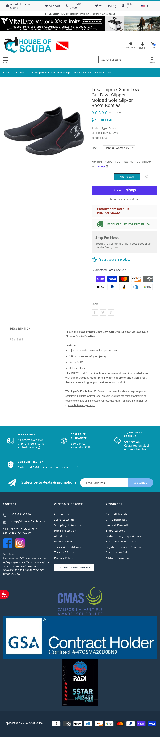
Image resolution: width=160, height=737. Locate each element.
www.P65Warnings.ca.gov (81, 405)
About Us (60, 536)
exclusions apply (104, 14)
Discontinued (115, 243)
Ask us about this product (114, 259)
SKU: (95, 133)
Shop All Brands (116, 514)
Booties (20, 72)
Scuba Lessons (115, 530)
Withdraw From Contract (74, 567)
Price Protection (65, 530)
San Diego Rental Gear (121, 541)
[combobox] (122, 59)
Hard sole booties (136, 243)
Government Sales (118, 552)
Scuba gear (104, 247)
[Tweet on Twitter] (103, 312)
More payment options (124, 199)
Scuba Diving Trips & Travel (125, 536)
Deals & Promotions (119, 525)
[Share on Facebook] (95, 312)
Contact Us (61, 514)
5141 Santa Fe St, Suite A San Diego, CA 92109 (20, 530)
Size (94, 148)
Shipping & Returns (67, 525)
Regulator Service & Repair (124, 547)
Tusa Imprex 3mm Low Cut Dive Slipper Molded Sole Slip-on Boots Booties (71, 72)
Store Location (64, 519)
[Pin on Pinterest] (111, 312)
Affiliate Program (117, 558)
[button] (100, 112)
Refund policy (63, 541)
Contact (10, 504)
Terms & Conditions (67, 547)
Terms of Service (65, 552)
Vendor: (96, 138)
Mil (151, 243)
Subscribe (140, 482)
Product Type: (100, 128)
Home (6, 72)
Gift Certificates (116, 519)
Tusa (115, 247)
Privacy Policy (63, 558)
